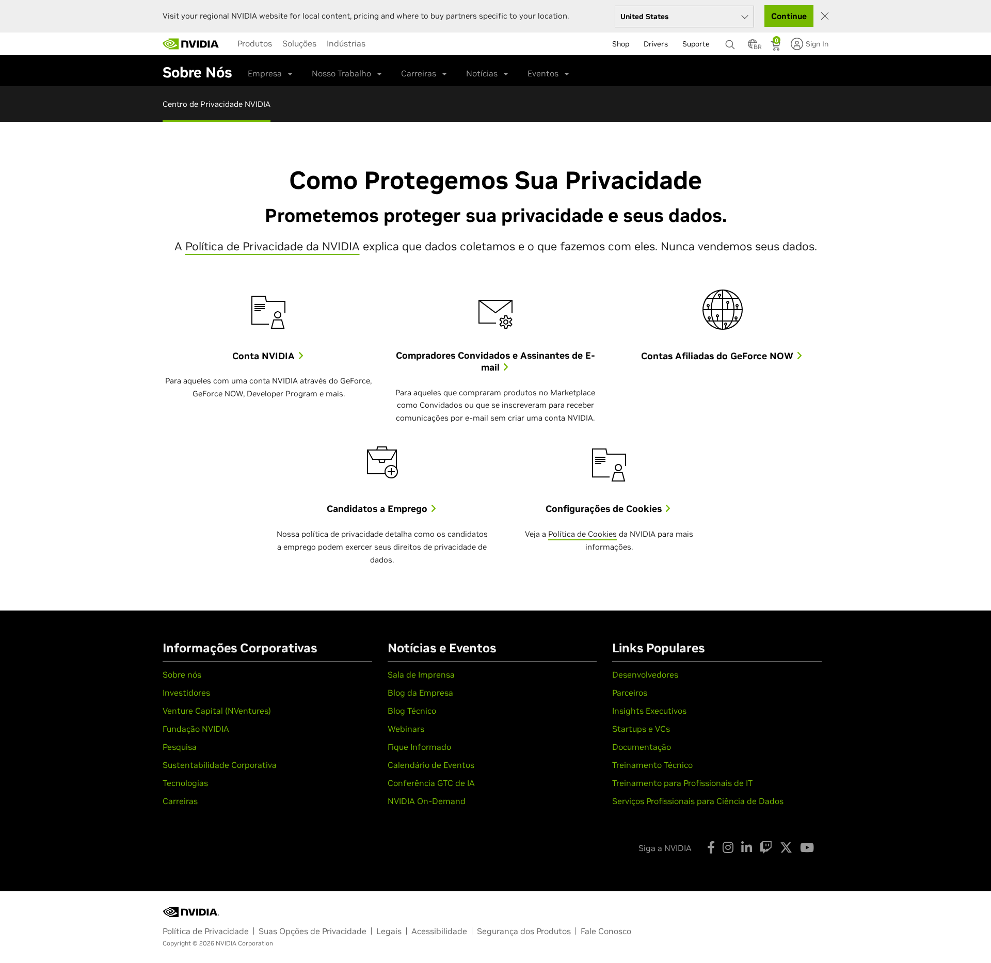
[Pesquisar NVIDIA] (731, 42)
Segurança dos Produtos (524, 931)
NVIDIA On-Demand (427, 801)
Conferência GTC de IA (431, 783)
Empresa (265, 73)
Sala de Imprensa (421, 674)
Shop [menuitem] (620, 44)
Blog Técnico (412, 710)
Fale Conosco (606, 931)
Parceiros (629, 692)
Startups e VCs (641, 729)
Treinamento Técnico (652, 765)
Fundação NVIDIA (196, 729)
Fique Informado (419, 747)
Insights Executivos (649, 710)
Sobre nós (182, 674)
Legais (389, 931)
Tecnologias (185, 783)
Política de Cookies (582, 534)
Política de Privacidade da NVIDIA (272, 246)
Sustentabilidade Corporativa (220, 765)
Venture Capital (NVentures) (217, 710)
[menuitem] (254, 43)
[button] (752, 47)
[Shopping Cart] (776, 47)
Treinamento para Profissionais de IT (682, 783)
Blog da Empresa (420, 692)
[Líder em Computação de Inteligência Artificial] (191, 44)
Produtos (254, 43)
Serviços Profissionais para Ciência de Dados (698, 801)
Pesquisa (180, 747)
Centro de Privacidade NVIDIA (216, 104)
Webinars (406, 729)
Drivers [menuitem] (656, 44)
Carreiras (418, 73)
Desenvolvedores (645, 674)
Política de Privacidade (206, 931)
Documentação (641, 747)
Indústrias (346, 43)
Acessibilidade (439, 931)
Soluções (299, 43)
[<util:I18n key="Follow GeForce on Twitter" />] (786, 847)
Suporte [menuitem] (696, 44)
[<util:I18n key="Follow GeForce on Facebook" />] (711, 847)
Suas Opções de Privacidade (312, 931)
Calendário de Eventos (431, 765)
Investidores (186, 692)
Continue (789, 16)
